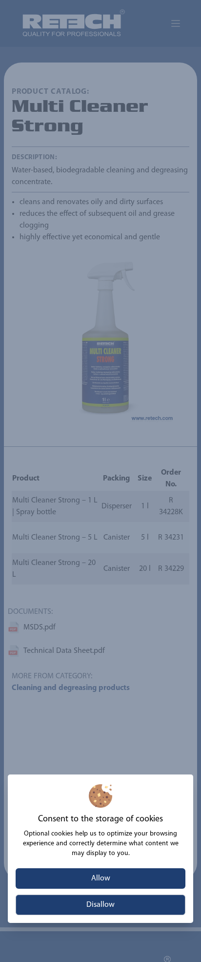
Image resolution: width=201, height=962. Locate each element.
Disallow (100, 905)
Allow (100, 878)
